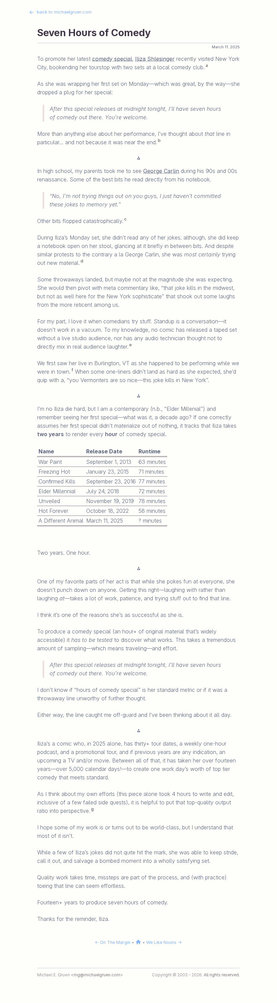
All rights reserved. (222, 974)
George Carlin (161, 171)
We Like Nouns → (164, 942)
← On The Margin (112, 942)
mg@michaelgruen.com (97, 974)
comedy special (112, 58)
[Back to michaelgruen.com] (139, 942)
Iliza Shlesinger (155, 58)
